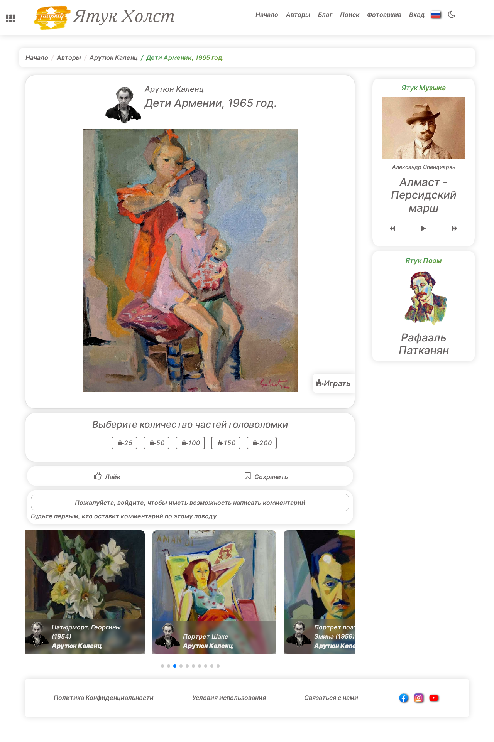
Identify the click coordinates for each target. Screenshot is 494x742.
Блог (325, 15)
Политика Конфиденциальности (104, 698)
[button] (10, 18)
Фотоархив (384, 15)
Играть (337, 383)
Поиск (349, 15)
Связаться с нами (331, 698)
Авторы (298, 15)
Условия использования (229, 698)
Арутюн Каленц (114, 57)
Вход (417, 15)
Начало (266, 15)
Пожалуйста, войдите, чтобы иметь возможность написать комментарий (190, 502)
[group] (83, 592)
